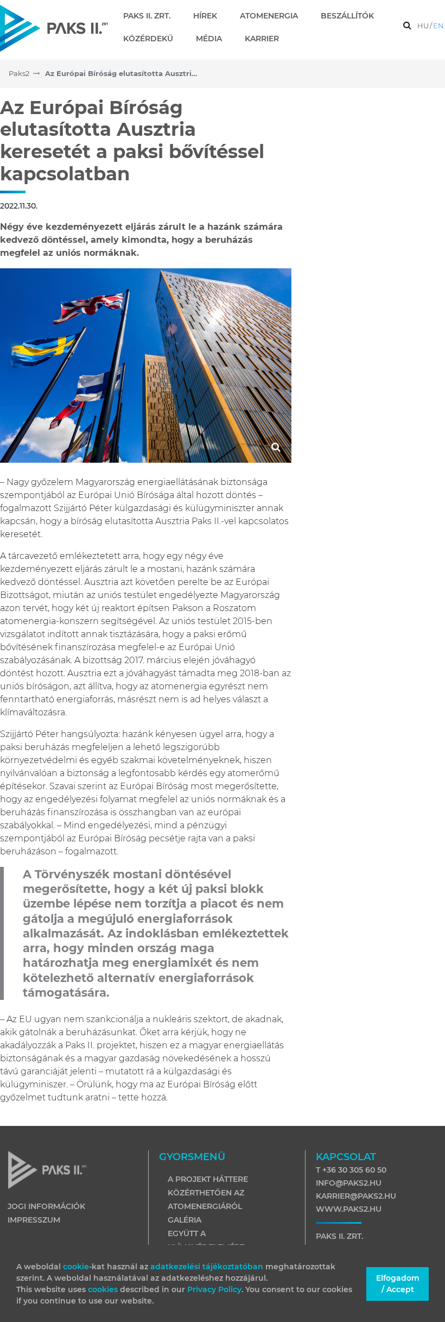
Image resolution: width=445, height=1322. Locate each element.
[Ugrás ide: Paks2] (54, 28)
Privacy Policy (214, 1289)
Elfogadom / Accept (397, 1283)
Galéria (184, 1220)
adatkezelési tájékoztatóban (206, 1266)
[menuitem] (151, 15)
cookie (76, 1266)
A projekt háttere (208, 1179)
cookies (104, 1289)
